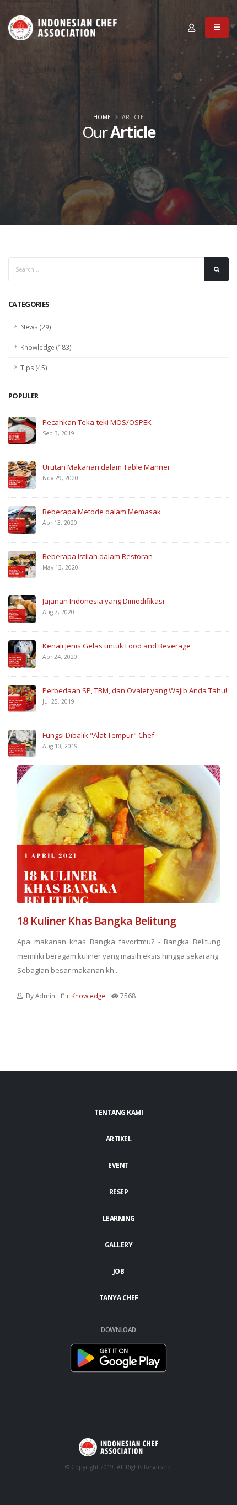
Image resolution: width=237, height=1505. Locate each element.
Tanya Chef (118, 1297)
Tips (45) (33, 367)
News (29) (35, 326)
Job (119, 1271)
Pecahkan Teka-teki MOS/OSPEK (97, 422)
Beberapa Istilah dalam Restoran (97, 556)
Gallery (119, 1244)
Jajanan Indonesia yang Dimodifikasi (103, 601)
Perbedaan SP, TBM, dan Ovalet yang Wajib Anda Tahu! (134, 690)
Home (102, 117)
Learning (119, 1218)
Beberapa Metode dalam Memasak (101, 512)
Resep (118, 1191)
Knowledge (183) (46, 347)
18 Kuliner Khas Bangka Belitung (96, 920)
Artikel (119, 1139)
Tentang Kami (118, 1112)
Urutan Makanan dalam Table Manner (106, 467)
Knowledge (88, 995)
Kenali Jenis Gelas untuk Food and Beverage (116, 646)
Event (118, 1165)
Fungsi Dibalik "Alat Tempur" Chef (98, 735)
